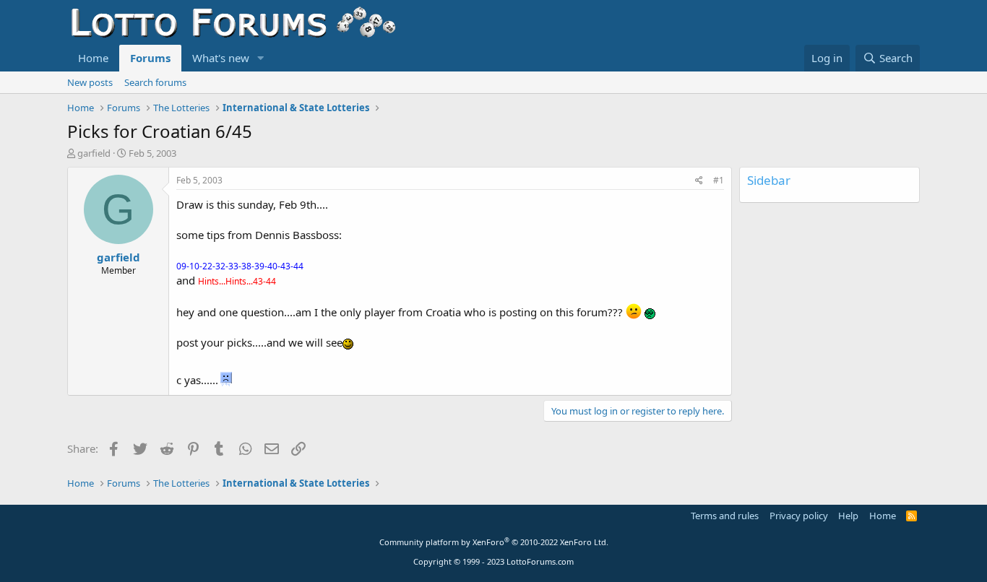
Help (848, 515)
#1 (718, 180)
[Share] (699, 181)
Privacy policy (799, 515)
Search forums (155, 82)
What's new (220, 58)
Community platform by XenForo (493, 542)
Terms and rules (725, 515)
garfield (94, 153)
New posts (90, 82)
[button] (261, 58)
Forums (150, 58)
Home (93, 58)
